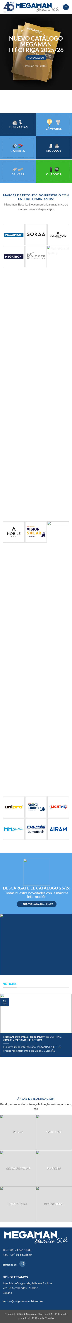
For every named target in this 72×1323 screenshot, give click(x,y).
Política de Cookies (43, 1318)
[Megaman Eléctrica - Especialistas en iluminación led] (31, 7)
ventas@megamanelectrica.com (23, 1301)
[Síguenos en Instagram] (22, 1264)
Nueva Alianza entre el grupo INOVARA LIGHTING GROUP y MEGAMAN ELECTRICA (32, 1038)
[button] (66, 7)
